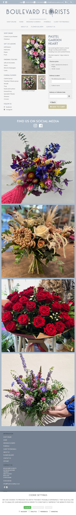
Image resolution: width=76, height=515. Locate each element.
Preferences (44, 511)
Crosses (6, 99)
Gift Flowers (7, 47)
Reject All (48, 507)
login (21, 2)
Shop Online (11, 22)
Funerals (47, 22)
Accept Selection (38, 507)
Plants (6, 52)
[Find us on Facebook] (4, 2)
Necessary (24, 511)
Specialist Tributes (9, 94)
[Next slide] (43, 82)
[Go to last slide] (24, 82)
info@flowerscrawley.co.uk (11, 484)
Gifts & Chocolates (9, 63)
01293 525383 (7, 477)
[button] (29, 82)
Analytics (33, 511)
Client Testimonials (61, 22)
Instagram (9, 109)
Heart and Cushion (9, 89)
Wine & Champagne (10, 68)
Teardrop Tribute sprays (11, 81)
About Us (24, 27)
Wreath (6, 84)
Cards (5, 70)
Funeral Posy (8, 91)
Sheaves (6, 96)
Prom (5, 55)
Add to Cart (58, 107)
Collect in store (55, 85)
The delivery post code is (58, 79)
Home (21, 22)
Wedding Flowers (33, 22)
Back (53, 102)
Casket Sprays (8, 78)
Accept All (27, 507)
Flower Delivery (37, 27)
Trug (5, 86)
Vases (6, 65)
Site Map (6, 461)
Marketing (54, 511)
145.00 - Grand (55, 69)
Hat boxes (7, 49)
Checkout (7, 39)
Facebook (9, 107)
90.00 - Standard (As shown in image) (59, 65)
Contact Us (50, 27)
